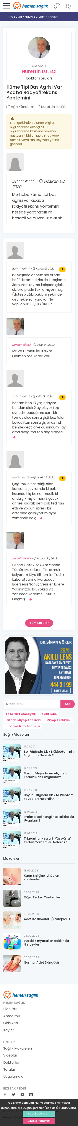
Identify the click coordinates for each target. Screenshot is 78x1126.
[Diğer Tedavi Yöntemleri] (12, 898)
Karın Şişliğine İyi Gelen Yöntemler (41, 877)
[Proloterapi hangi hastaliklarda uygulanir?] (12, 817)
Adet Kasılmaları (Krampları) (47, 919)
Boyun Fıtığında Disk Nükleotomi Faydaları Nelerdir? (49, 797)
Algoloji (53, 17)
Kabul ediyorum (39, 1113)
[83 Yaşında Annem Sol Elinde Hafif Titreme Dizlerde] (62, 269)
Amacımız (11, 1016)
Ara (67, 704)
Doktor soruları (39, 78)
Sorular (9, 1069)
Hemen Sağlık (30, 6)
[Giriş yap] (57, 8)
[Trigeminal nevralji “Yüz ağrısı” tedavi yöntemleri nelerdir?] (12, 839)
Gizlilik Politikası (39, 1121)
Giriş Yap (10, 1023)
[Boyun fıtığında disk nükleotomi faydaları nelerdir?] (12, 795)
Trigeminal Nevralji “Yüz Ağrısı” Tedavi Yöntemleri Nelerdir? (47, 840)
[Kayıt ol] (68, 8)
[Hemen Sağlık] (21, 994)
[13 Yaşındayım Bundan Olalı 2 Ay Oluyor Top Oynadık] (62, 397)
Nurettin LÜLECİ (39, 71)
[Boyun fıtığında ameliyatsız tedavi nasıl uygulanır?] (12, 774)
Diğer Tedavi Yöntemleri (42, 897)
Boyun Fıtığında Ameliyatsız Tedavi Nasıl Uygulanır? (45, 775)
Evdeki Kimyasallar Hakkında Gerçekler (46, 943)
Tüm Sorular (39, 623)
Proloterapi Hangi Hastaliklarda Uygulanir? (49, 819)
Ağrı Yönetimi (22, 106)
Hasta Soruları (35, 17)
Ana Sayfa (15, 17)
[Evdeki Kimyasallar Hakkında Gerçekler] (12, 941)
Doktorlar (11, 1062)
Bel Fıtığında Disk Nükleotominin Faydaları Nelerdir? (49, 753)
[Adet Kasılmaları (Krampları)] (12, 919)
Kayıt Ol (9, 1030)
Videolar (10, 1055)
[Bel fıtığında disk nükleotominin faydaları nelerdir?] (12, 752)
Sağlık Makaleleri (17, 1048)
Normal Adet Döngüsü (41, 962)
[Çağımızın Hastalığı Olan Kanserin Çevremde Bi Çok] (62, 478)
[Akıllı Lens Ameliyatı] (39, 665)
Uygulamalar (14, 1076)
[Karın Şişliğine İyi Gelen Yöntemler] (12, 876)
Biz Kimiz (10, 1009)
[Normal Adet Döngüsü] (12, 963)
